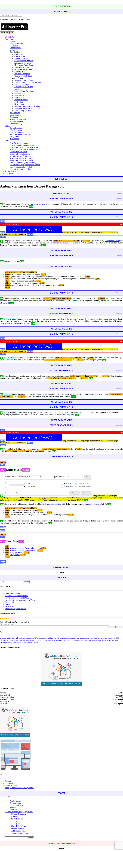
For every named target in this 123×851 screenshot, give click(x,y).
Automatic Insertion (21, 59)
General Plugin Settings (23, 76)
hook (61, 640)
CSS (117, 638)
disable (27, 640)
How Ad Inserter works (19, 143)
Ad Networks (15, 113)
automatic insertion (38, 204)
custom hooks (4, 640)
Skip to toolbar (5, 797)
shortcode (16, 642)
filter (41, 640)
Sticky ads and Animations (20, 134)
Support (8, 781)
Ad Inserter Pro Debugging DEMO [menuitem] (19, 812)
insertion (81, 640)
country (113, 638)
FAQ (7, 141)
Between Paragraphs (17, 132)
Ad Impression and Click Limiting (27, 108)
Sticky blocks (15, 137)
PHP (99, 640)
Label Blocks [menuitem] (16, 816)
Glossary (13, 50)
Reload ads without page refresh (22, 160)
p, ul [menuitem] (18, 823)
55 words (119, 217)
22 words (119, 370)
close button (104, 638)
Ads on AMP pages (21, 85)
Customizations (15, 115)
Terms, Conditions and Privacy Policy (19, 788)
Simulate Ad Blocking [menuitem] (19, 833)
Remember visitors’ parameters (21, 158)
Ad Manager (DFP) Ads (23, 87)
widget (30, 642)
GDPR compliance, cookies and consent (25, 165)
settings (9, 642)
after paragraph (28, 638)
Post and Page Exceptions (24, 91)
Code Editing (19, 54)
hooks (65, 640)
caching (87, 638)
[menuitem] (64, 837)
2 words (119, 255)
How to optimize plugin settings (22, 145)
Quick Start (14, 46)
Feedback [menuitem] (13, 810)
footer (46, 640)
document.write (35, 640)
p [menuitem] (16, 821)
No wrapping (8, 360)
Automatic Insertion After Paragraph (23, 550)
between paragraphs (73, 638)
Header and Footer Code (23, 65)
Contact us (9, 173)
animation (40, 638)
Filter (42, 285)
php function (105, 640)
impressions (75, 640)
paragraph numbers (91, 504)
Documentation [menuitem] (15, 803)
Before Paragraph (16, 128)
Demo (7, 126)
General (6, 303)
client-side (96, 638)
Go (116, 627)
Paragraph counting (112, 241)
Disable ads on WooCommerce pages (24, 147)
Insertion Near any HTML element (27, 82)
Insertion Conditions (22, 74)
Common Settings (16, 48)
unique (26, 642)
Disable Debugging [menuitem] (18, 814)
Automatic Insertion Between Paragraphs (25, 548)
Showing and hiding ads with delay (23, 163)
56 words (119, 313)
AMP (35, 638)
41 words (119, 407)
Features (13, 41)
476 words (119, 193)
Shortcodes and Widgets (23, 61)
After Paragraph (16, 130)
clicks (91, 638)
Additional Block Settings (24, 80)
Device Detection (21, 100)
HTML (70, 640)
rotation (116, 640)
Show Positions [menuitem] (17, 819)
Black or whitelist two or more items (23, 150)
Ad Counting (19, 98)
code (109, 638)
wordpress (35, 642)
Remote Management (18, 119)
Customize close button (18, 152)
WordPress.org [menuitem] (15, 801)
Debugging (14, 117)
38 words (119, 293)
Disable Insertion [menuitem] (17, 828)
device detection (20, 640)
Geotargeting (19, 104)
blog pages (113, 319)
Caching (17, 93)
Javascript (88, 640)
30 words (119, 198)
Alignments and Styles (22, 63)
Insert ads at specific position (20, 156)
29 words (119, 334)
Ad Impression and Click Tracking (27, 106)
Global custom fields (17, 121)
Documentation (10, 39)
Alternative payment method (20, 169)
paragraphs (95, 640)
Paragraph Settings (21, 67)
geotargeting (51, 640)
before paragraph (62, 638)
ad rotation (11, 638)
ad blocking (4, 638)
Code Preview (19, 56)
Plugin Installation (16, 43)
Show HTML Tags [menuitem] (18, 826)
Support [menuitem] (13, 807)
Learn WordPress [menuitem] (16, 805)
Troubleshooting (16, 124)
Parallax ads (14, 139)
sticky (21, 642)
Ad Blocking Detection (23, 111)
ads (17, 638)
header (57, 640)
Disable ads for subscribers (20, 154)
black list (82, 638)
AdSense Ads (19, 72)
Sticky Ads (18, 102)
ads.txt (16, 89)
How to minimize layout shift (21, 167)
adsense (21, 638)
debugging (11, 640)
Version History (11, 171)
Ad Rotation (19, 95)
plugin (111, 640)
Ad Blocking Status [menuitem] (18, 831)
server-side (3, 642)
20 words (119, 425)
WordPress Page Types (23, 69)
